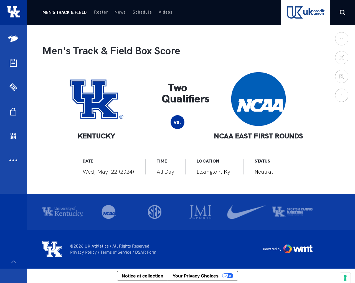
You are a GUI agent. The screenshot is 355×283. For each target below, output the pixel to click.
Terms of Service (116, 252)
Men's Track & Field (64, 12)
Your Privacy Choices (196, 276)
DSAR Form (145, 252)
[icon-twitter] (341, 57)
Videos (166, 12)
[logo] (52, 249)
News (120, 12)
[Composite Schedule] (13, 63)
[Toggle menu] (13, 262)
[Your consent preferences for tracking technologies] (345, 277)
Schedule (142, 12)
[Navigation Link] (14, 39)
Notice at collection (142, 276)
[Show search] (342, 12)
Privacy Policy (84, 252)
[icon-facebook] (341, 38)
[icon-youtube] (341, 95)
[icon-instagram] (341, 76)
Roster (101, 12)
